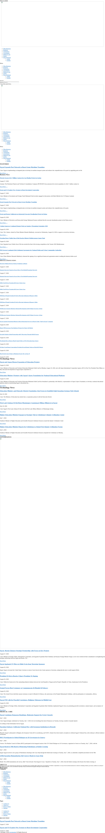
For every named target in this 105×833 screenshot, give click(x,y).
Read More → (4, 173)
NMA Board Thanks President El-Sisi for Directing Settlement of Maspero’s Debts (18, 295)
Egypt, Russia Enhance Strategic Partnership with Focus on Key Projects (24, 651)
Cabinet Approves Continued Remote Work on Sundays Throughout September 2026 (24, 226)
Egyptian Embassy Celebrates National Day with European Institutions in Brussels (28, 727)
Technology (6, 51)
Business (5, 50)
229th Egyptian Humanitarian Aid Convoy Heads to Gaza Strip (21, 756)
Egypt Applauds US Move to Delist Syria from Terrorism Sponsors (22, 664)
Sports (5, 56)
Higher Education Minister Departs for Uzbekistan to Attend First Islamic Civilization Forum (31, 427)
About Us (5, 805)
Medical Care (6, 54)
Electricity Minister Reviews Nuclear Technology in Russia (13, 263)
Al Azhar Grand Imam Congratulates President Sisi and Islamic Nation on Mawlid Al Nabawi (21, 347)
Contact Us (6, 803)
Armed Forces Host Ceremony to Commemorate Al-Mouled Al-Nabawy (24, 688)
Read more (3, 768)
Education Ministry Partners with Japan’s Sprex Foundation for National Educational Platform (32, 375)
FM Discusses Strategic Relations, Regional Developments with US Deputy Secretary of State (21, 308)
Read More (3, 372)
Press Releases (7, 57)
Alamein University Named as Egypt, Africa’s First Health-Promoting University (18, 270)
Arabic (8, 59)
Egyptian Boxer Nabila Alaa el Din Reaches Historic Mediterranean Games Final (22, 238)
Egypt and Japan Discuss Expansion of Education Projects (20, 362)
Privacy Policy (7, 806)
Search (2, 82)
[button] (52, 63)
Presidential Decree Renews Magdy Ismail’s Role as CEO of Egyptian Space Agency (19, 340)
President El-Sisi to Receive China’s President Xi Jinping (19, 676)
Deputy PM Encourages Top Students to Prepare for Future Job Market (16, 328)
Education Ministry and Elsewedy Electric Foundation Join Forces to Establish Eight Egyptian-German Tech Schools (39, 391)
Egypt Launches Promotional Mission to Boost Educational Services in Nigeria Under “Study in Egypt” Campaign (26, 321)
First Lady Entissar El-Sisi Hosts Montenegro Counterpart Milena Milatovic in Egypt (28, 403)
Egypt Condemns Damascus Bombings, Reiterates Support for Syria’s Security (26, 715)
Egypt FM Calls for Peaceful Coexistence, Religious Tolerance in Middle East (25, 700)
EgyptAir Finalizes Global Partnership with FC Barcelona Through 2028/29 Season (19, 334)
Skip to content (4, 0)
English (8, 60)
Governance (6, 53)
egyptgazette (13, 832)
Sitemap (5, 808)
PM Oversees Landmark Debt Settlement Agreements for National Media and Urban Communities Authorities (30, 250)
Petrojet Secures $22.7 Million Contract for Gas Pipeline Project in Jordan (20, 178)
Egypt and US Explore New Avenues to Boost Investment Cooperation (19, 190)
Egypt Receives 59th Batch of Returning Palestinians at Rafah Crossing (24, 747)
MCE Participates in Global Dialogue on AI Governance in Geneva (22, 737)
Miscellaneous (7, 48)
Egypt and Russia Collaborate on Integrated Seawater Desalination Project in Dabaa (23, 214)
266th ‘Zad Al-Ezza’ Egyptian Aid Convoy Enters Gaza (12, 283)
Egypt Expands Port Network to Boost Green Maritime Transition (22, 167)
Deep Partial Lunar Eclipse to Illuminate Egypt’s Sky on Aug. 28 (15, 353)
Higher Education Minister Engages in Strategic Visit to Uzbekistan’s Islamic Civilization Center (32, 415)
